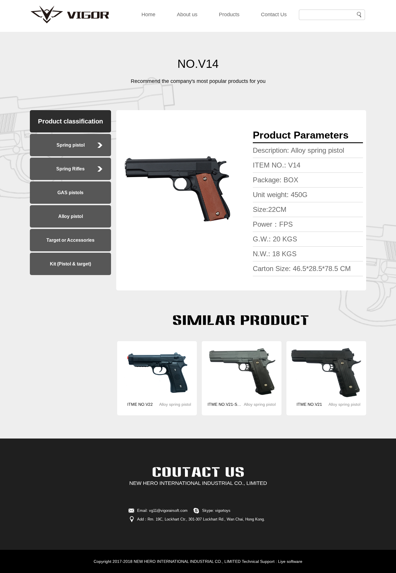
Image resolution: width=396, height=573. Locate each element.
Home (148, 14)
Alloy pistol (70, 216)
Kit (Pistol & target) (70, 263)
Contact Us (274, 14)
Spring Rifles (70, 168)
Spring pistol (71, 145)
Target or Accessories (70, 240)
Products (229, 14)
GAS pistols (70, 192)
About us (187, 14)
